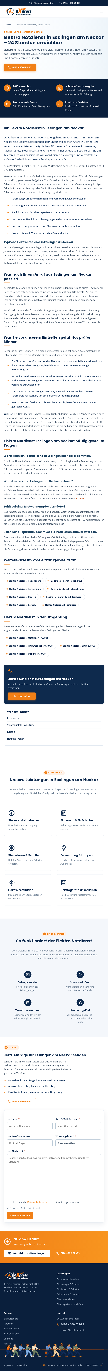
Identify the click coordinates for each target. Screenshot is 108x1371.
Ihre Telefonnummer (18, 1136)
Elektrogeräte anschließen (78, 890)
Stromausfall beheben (23, 820)
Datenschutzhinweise (39, 1202)
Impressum (9, 1365)
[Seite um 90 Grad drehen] (102, 1365)
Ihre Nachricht (16, 1151)
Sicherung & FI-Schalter (76, 820)
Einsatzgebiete (11, 1318)
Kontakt (7, 1343)
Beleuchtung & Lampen (76, 855)
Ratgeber (8, 1323)
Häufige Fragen (15, 738)
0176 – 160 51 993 (71, 3)
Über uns (8, 1338)
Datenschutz (22, 1365)
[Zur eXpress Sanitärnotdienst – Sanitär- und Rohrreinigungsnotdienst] (63, 1350)
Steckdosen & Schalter (24, 855)
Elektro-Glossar (11, 1328)
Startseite (8, 24)
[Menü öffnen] (101, 12)
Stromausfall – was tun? (20, 724)
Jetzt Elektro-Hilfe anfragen (28, 1253)
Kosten (80, 498)
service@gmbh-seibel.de (73, 1330)
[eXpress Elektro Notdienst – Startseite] (18, 12)
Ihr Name (13, 1119)
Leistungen (13, 718)
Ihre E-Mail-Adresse (67, 1119)
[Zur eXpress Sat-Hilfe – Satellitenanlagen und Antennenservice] (22, 1350)
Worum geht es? (65, 1136)
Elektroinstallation (20, 890)
